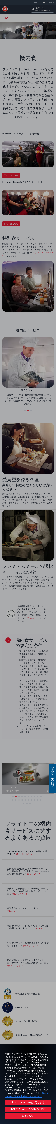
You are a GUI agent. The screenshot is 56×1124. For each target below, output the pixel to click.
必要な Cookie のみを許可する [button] (28, 1109)
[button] (28, 1116)
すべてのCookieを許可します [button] (28, 1102)
